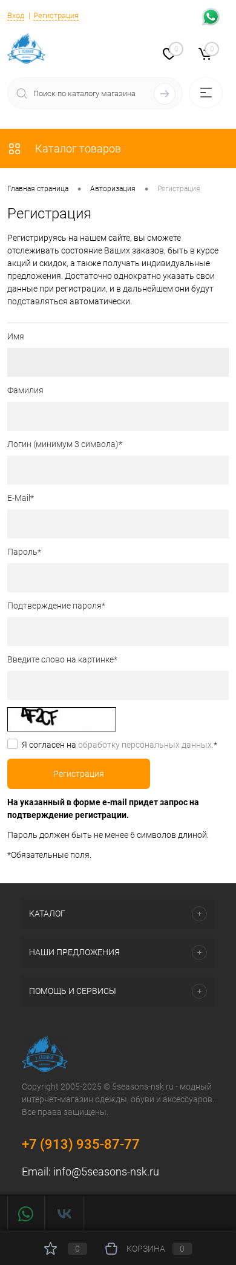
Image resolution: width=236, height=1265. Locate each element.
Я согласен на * (119, 745)
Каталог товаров (77, 148)
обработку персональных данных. (146, 745)
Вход (15, 15)
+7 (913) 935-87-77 (81, 1144)
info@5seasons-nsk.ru (106, 1171)
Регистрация (56, 15)
